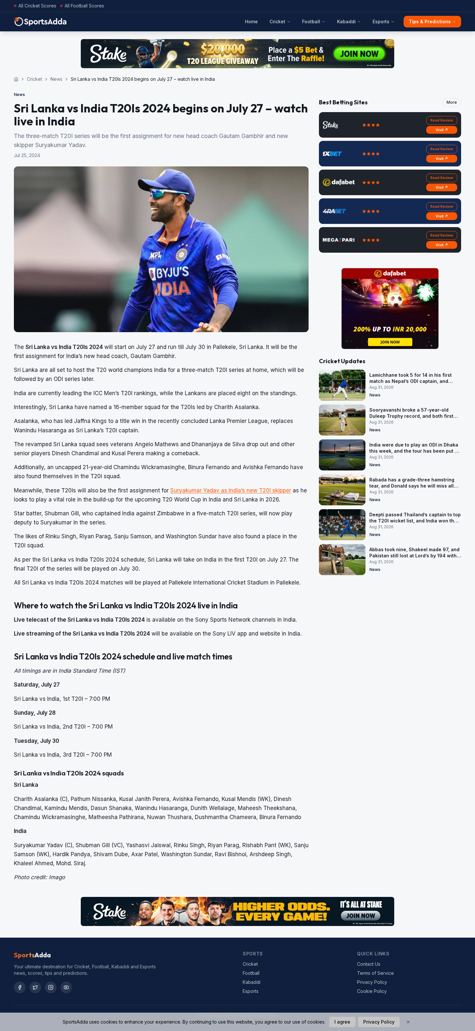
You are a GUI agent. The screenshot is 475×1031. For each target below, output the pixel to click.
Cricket (277, 21)
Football (311, 21)
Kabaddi (346, 21)
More (452, 102)
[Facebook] (20, 987)
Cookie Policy (372, 991)
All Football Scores (84, 5)
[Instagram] (51, 987)
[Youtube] (66, 987)
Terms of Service (375, 973)
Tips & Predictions (430, 21)
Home (251, 21)
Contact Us (368, 964)
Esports (381, 21)
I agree (342, 1022)
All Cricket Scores (37, 5)
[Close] (408, 1021)
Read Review (441, 120)
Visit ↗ (442, 130)
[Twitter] (35, 987)
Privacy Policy (372, 982)
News (56, 79)
